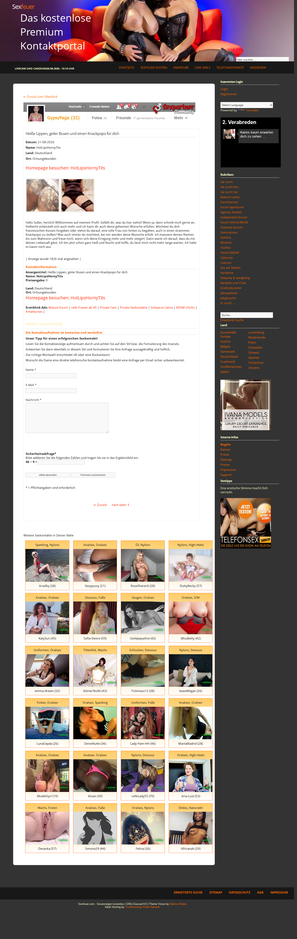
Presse (225, 465)
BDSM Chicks (185, 307)
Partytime (226, 273)
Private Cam (108, 307)
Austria (225, 341)
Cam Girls (202, 67)
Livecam (225, 263)
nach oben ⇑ (121, 505)
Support (226, 475)
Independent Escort (233, 217)
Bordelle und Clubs (233, 283)
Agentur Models (231, 212)
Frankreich (227, 362)
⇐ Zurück (100, 505)
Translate (252, 110)
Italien (224, 372)
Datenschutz (239, 892)
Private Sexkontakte (133, 307)
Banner (225, 449)
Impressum (228, 470)
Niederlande (256, 337)
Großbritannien (231, 367)
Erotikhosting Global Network (143, 907)
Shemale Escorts (231, 227)
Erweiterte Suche (232, 320)
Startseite (126, 67)
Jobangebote (228, 293)
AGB (260, 892)
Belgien (225, 346)
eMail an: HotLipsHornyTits (44, 324)
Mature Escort (58, 307)
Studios (225, 247)
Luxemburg (256, 332)
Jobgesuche (228, 298)
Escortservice (229, 202)
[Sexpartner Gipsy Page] (109, 122)
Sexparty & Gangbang (235, 278)
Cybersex (226, 258)
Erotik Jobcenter (231, 288)
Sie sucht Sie (229, 192)
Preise (224, 454)
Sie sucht (226, 182)
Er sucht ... (227, 303)
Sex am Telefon (230, 268)
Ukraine (253, 368)
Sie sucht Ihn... (230, 187)
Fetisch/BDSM (229, 252)
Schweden (255, 347)
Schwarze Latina (162, 307)
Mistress (226, 242)
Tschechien (256, 363)
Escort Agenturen (232, 207)
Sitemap (226, 459)
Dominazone (228, 232)
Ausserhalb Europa (228, 334)
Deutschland (229, 356)
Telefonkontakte (230, 67)
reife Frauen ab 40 (84, 307)
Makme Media (178, 903)
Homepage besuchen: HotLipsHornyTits (65, 168)
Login (224, 89)
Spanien (253, 357)
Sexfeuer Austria (153, 67)
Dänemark (227, 351)
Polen (252, 342)
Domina (225, 237)
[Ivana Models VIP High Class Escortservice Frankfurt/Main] (245, 429)
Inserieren (258, 67)
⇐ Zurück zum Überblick (40, 97)
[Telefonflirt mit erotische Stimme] (245, 547)
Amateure (181, 67)
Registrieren (228, 94)
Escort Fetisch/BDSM (234, 222)
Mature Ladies (230, 197)
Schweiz (253, 352)
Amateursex (34, 311)
